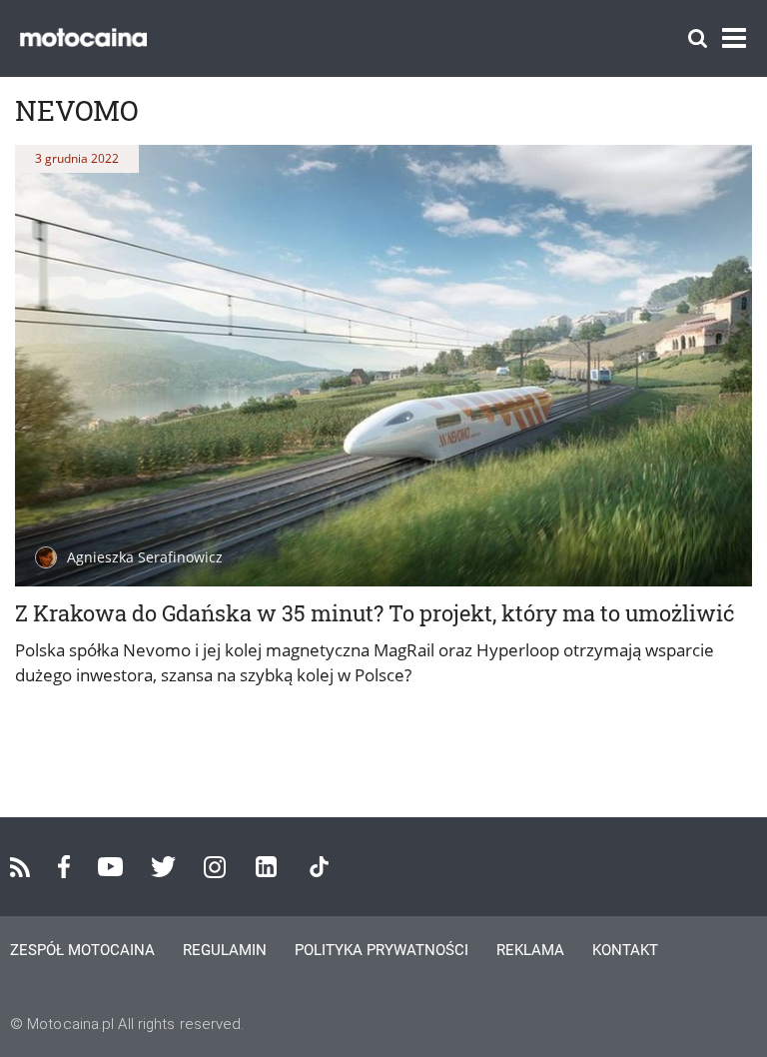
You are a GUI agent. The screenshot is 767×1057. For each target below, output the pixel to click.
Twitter (163, 866)
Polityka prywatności (381, 950)
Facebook (64, 866)
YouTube (110, 866)
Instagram (215, 867)
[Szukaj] (697, 38)
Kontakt (625, 950)
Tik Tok (319, 866)
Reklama (530, 950)
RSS (20, 867)
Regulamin (225, 950)
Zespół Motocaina (82, 950)
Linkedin (266, 866)
